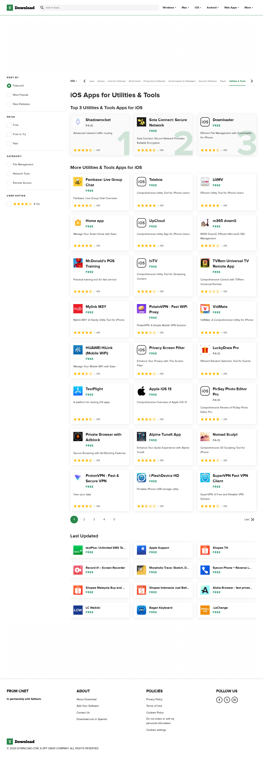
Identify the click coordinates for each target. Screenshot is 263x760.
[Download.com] (20, 8)
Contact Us (83, 712)
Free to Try (19, 134)
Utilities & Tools (237, 81)
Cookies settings (156, 730)
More (248, 7)
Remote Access (22, 183)
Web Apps (230, 7)
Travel (223, 81)
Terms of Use (154, 706)
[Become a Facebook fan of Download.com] (219, 700)
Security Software (208, 81)
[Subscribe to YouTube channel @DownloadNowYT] (235, 700)
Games (101, 81)
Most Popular (20, 94)
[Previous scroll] (84, 81)
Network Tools (21, 173)
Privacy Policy (154, 699)
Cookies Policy (155, 712)
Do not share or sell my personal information (160, 721)
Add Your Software (88, 706)
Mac (184, 7)
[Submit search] (42, 8)
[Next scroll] (251, 81)
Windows (168, 7)
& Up (37, 203)
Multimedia (134, 81)
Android (212, 7)
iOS (197, 7)
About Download (86, 699)
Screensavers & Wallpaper (182, 81)
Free (15, 125)
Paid (15, 143)
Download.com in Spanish (92, 719)
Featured (18, 85)
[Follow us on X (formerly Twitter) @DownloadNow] (227, 700)
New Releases (21, 104)
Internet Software (117, 81)
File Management (23, 164)
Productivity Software (154, 81)
